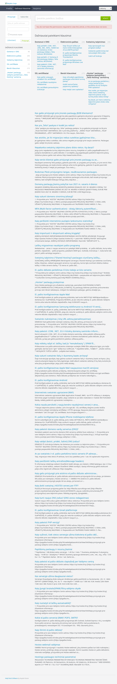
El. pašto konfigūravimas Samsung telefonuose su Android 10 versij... (68, 307)
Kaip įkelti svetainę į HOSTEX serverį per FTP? (56, 486)
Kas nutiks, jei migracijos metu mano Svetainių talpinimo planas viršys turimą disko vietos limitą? (98, 93)
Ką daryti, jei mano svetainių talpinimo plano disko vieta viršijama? (99, 102)
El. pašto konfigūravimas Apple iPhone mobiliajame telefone (64, 417)
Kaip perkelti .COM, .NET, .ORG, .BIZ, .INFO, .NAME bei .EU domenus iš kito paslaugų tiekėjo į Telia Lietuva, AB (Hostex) (48, 50)
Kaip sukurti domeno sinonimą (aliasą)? (54, 196)
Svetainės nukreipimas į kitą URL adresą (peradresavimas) (63, 319)
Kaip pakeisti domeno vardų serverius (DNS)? (56, 429)
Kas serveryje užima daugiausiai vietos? (54, 576)
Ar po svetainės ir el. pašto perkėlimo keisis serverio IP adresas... (66, 454)
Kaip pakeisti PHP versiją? (47, 522)
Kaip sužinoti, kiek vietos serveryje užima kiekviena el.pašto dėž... (66, 535)
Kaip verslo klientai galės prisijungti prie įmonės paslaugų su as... (66, 160)
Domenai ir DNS (18, 51)
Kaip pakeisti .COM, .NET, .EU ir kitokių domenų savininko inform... (67, 331)
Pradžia (9, 8)
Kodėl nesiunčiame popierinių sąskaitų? (70, 85)
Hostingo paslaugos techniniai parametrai (55, 657)
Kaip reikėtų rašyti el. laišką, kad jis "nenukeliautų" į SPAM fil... (65, 343)
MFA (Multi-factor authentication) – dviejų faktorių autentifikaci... (66, 209)
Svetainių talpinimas (18, 60)
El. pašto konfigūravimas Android (51, 380)
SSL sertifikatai (18, 64)
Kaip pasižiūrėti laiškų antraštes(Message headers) (59, 461)
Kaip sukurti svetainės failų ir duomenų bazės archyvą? (61, 356)
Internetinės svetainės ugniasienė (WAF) (54, 392)
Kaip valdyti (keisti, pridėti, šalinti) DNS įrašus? (57, 441)
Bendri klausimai (18, 68)
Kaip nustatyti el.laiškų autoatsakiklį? (53, 603)
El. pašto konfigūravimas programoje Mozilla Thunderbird (72, 55)
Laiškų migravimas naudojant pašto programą (57, 245)
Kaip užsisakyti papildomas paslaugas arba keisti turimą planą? (74, 79)
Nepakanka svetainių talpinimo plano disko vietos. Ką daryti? (64, 147)
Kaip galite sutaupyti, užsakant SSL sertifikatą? (46, 78)
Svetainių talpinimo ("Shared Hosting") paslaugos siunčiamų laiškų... (68, 258)
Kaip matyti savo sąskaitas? (73, 89)
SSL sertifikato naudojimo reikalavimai (46, 83)
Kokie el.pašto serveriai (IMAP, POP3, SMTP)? (56, 618)
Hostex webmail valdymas (47, 645)
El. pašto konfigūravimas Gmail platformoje (56, 510)
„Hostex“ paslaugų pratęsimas (49, 282)
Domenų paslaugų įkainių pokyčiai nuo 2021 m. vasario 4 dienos (66, 184)
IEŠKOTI (105, 18)
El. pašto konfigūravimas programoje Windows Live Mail (73, 62)
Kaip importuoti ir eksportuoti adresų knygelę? (57, 233)
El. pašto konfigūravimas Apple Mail (52, 294)
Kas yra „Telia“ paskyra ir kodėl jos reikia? (54, 125)
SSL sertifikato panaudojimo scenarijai (47, 88)
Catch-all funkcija (95, 56)
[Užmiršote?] (12, 40)
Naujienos (37, 8)
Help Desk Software (11, 678)
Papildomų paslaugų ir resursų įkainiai (53, 549)
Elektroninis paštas (18, 56)
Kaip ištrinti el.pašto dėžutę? (48, 630)
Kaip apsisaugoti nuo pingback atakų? (96, 47)
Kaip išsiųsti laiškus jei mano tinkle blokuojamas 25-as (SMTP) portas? (72, 48)
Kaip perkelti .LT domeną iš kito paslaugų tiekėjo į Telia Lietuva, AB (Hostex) (47, 59)
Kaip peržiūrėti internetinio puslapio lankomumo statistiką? (64, 221)
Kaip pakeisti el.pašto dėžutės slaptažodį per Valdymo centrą (64, 561)
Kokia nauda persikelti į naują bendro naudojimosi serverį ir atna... (67, 405)
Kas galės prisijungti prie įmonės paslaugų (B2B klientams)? (64, 113)
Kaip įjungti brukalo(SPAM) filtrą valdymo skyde (58, 588)
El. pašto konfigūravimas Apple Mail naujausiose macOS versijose (66, 368)
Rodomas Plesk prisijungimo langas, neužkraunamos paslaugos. (66, 172)
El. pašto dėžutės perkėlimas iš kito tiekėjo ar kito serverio (63, 270)
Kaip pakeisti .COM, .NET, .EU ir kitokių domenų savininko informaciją (46, 66)
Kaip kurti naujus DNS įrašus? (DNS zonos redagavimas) (62, 498)
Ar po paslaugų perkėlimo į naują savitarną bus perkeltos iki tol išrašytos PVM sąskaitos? (98, 84)
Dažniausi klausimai (22, 8)
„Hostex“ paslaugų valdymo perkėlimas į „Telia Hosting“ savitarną (18, 74)
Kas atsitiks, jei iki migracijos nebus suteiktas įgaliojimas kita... (65, 138)
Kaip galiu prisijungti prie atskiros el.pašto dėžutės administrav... (66, 473)
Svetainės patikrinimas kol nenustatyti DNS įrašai (98, 52)
